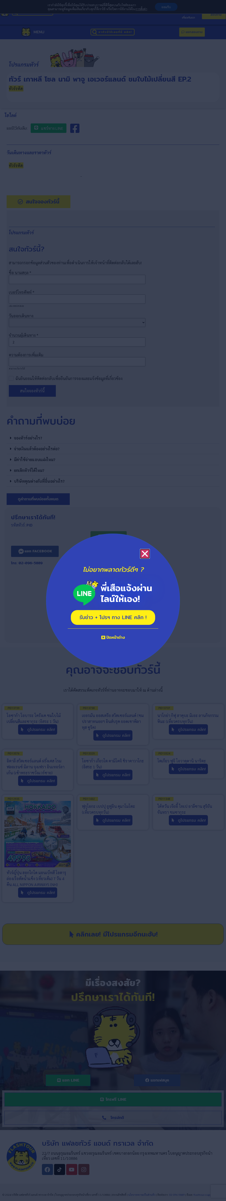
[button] (145, 553)
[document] (113, 600)
